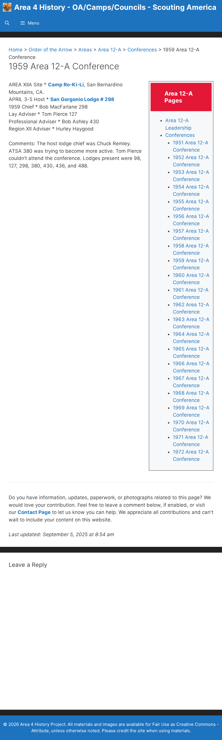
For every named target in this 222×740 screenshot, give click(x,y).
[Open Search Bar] (7, 23)
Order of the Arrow (50, 50)
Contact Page (34, 512)
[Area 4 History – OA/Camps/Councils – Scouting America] (8, 7)
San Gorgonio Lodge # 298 (82, 99)
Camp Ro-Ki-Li (66, 84)
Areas (85, 50)
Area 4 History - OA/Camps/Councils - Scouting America (115, 7)
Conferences (142, 50)
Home (16, 50)
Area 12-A (109, 50)
